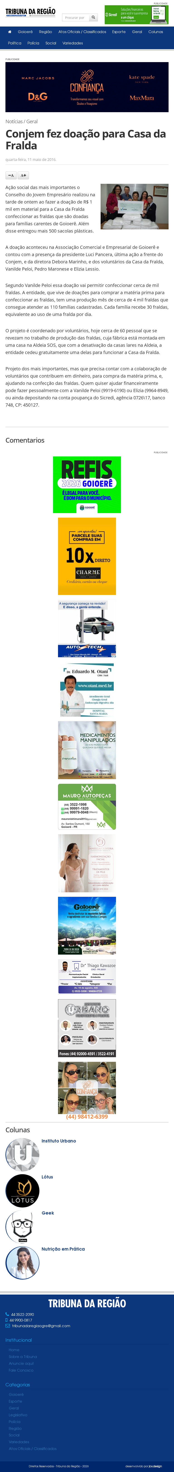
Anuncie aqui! (21, 1364)
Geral (137, 32)
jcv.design (155, 1466)
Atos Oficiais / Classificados (82, 32)
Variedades (73, 43)
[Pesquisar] (93, 17)
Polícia (33, 43)
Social (51, 43)
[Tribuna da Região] (30, 11)
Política (14, 43)
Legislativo (18, 1415)
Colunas (155, 32)
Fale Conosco (21, 1371)
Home (14, 1350)
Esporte (119, 32)
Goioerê (25, 32)
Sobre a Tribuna (23, 1357)
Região (45, 32)
